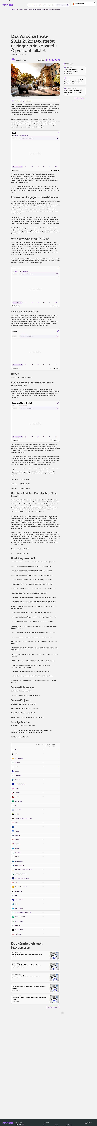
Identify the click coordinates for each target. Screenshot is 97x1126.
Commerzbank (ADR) (21, 887)
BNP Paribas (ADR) (20, 917)
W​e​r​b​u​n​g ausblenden (62, 20)
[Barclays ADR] (13, 908)
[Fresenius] (13, 780)
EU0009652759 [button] (24, 405)
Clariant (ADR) (19, 930)
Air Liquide (18, 810)
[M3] (13, 895)
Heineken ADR (19, 921)
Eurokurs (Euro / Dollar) (22, 403)
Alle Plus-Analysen (79, 98)
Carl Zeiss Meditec (20, 784)
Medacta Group (19, 865)
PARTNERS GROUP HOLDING (23, 818)
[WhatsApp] (53, 60)
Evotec (17, 771)
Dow (16, 822)
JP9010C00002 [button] (24, 333)
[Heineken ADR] (13, 921)
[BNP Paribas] (13, 801)
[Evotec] (13, 771)
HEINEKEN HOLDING (21, 874)
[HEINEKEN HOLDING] (13, 874)
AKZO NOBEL (19, 861)
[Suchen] (67, 5)
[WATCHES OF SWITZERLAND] (13, 870)
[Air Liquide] (13, 810)
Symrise (17, 797)
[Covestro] (13, 844)
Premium (51, 5)
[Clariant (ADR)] (13, 930)
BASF (16, 754)
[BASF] (13, 754)
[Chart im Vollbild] (58, 132)
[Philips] (13, 831)
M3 (16, 895)
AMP (16, 904)
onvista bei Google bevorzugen (23, 101)
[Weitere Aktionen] (58, 750)
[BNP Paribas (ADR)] (13, 917)
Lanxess (17, 792)
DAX (14, 133)
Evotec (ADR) (18, 900)
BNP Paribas (18, 801)
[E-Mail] (59, 60)
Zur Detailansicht (16, 170)
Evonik (17, 788)
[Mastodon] (46, 60)
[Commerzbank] (13, 758)
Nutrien (17, 814)
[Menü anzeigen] (29, 5)
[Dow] (13, 822)
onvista (13, 54)
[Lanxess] (13, 792)
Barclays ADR (19, 908)
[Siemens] (13, 762)
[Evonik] (13, 788)
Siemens (17, 762)
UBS (16, 805)
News (20, 9)
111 (16, 882)
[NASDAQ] (13, 848)
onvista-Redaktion (21, 60)
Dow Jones (16, 268)
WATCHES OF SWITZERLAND (23, 870)
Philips (17, 831)
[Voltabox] (13, 835)
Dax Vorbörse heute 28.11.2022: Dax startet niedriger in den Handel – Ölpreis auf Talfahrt (41, 9)
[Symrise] (13, 797)
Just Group (18, 934)
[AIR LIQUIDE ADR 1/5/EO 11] (13, 912)
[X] (56, 60)
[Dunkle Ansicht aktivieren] (9, 0)
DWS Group (18, 775)
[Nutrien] (13, 814)
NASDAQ (17, 848)
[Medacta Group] (13, 865)
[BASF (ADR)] (13, 891)
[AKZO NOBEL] (13, 861)
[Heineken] (13, 852)
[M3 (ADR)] (13, 925)
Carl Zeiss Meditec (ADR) (22, 878)
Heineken (17, 852)
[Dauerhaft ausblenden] (58, 100)
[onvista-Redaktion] (13, 60)
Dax (12, 108)
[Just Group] (13, 934)
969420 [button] (16, 271)
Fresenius (17, 780)
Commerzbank (19, 758)
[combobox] (39, 138)
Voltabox (17, 835)
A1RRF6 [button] (16, 333)
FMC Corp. (18, 840)
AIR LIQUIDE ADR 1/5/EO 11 (23, 912)
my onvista (43, 5)
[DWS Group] (13, 775)
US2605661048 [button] (24, 271)
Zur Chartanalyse (55, 170)
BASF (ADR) (18, 891)
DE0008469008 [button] (24, 135)
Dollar (56, 1125)
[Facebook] (50, 60)
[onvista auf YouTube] (20, 1125)
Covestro (17, 844)
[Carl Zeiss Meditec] (13, 784)
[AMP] (13, 904)
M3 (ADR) (17, 925)
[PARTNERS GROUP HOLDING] (13, 818)
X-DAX (17, 857)
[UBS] (13, 805)
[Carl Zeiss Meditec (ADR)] (13, 878)
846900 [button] (16, 135)
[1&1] (13, 827)
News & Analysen (14, 9)
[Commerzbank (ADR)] (13, 887)
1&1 (16, 827)
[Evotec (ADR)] (13, 900)
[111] (13, 882)
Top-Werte (69, 1125)
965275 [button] (16, 405)
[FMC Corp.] (13, 840)
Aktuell (35, 5)
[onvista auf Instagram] (23, 1125)
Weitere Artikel (53, 1007)
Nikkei (14, 331)
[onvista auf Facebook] (17, 1125)
